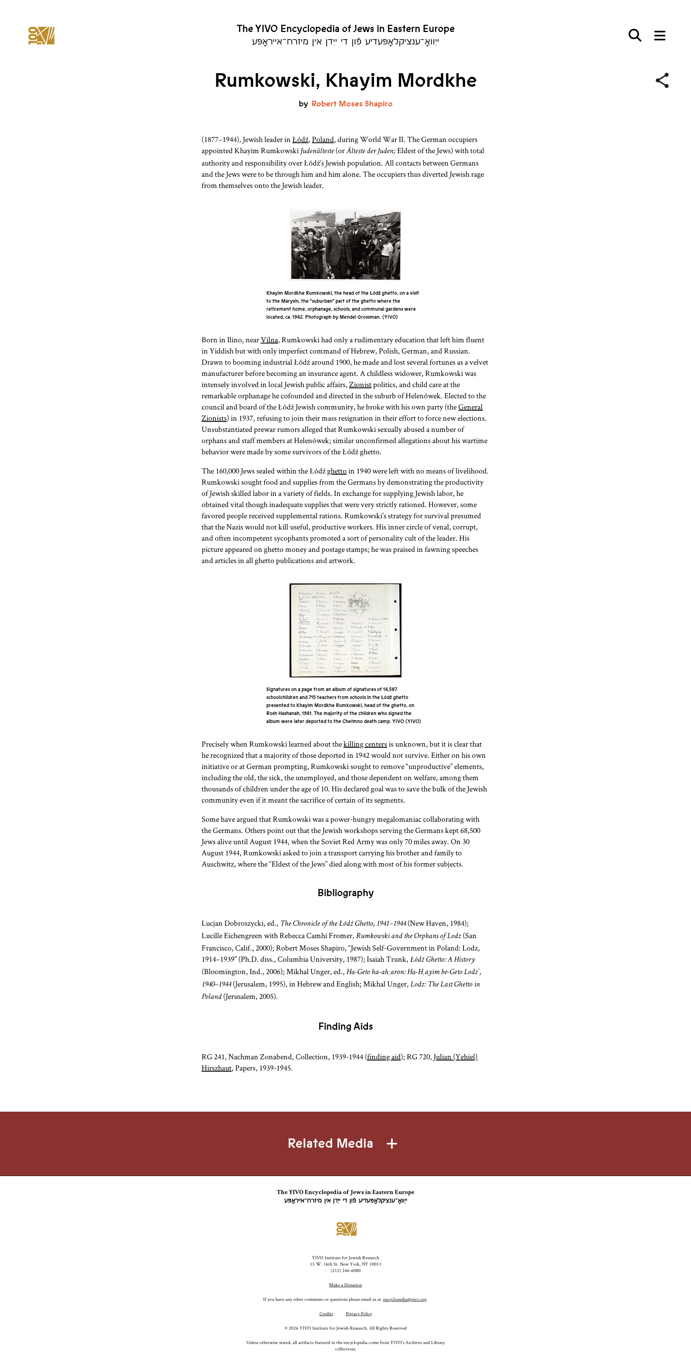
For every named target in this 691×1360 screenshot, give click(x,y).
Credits (326, 1313)
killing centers (365, 744)
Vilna (269, 339)
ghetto (337, 470)
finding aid (384, 1056)
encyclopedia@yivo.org (405, 1299)
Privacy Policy (359, 1313)
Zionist (360, 384)
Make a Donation (345, 1285)
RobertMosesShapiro (352, 103)
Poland (323, 139)
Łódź (300, 139)
